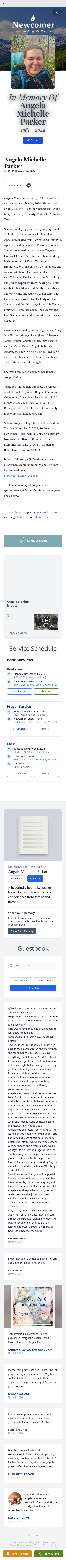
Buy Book (35, 878)
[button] (33, 1306)
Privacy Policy (23, 1545)
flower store (42, 517)
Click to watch (21, 766)
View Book (16, 878)
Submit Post (33, 988)
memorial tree (44, 512)
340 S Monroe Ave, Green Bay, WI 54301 (36, 684)
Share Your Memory (22, 931)
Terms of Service (42, 1545)
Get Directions (19, 691)
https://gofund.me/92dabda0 (21, 475)
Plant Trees (46, 691)
